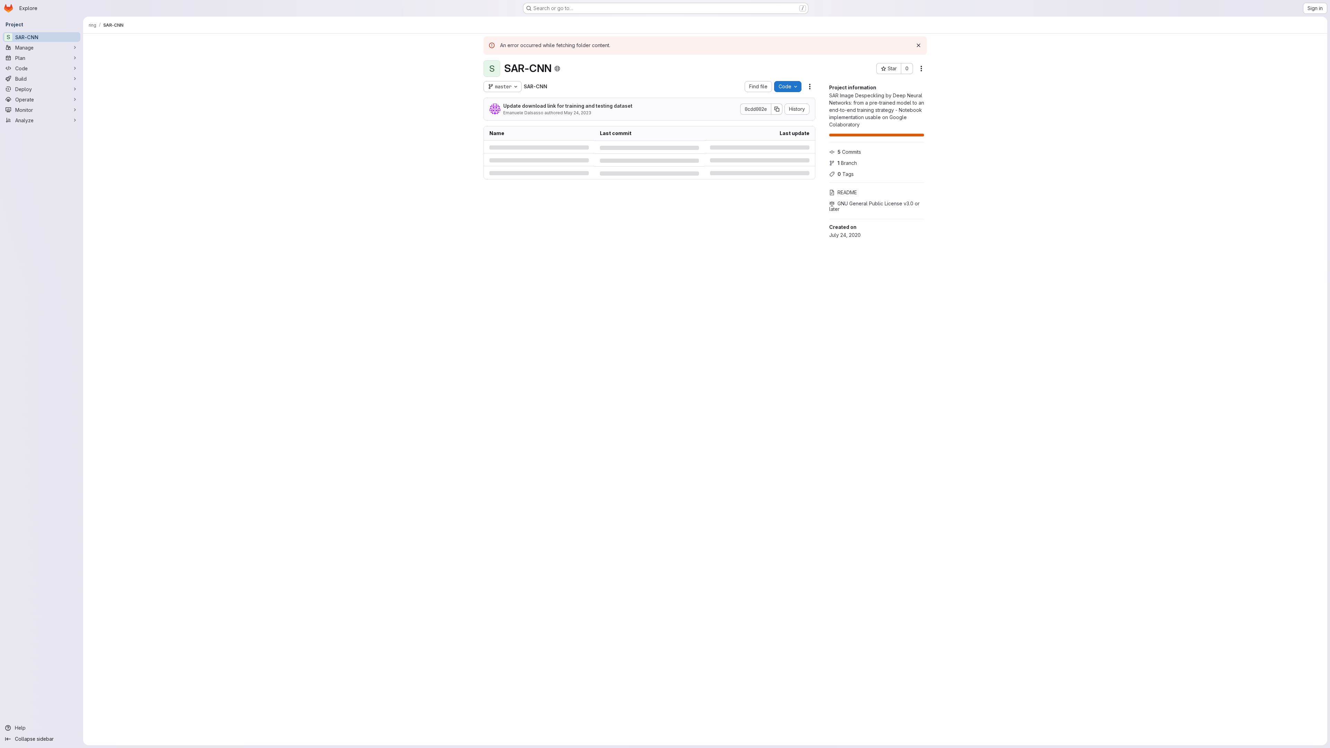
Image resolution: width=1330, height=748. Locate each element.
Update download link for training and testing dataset (567, 106)
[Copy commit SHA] (776, 109)
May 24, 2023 (577, 112)
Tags (845, 174)
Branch (847, 163)
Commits (849, 152)
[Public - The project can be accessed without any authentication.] (557, 68)
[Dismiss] (918, 45)
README (847, 192)
